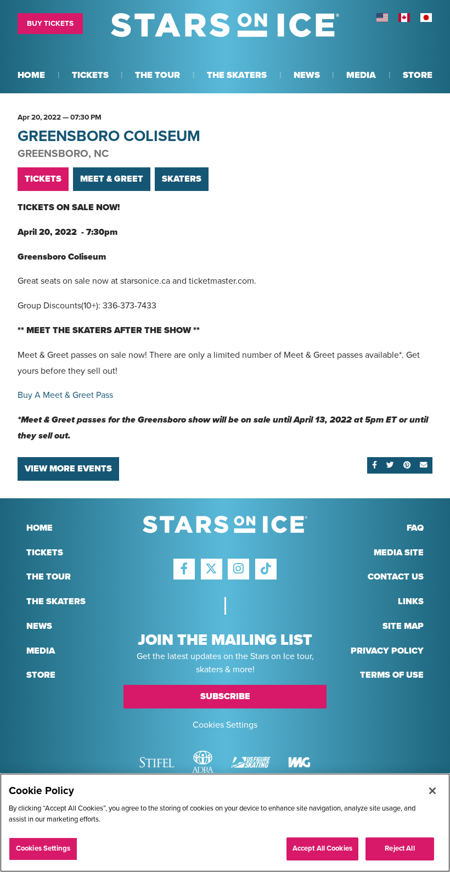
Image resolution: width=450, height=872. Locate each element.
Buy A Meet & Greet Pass (65, 395)
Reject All (399, 848)
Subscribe (225, 696)
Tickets (43, 178)
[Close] (432, 791)
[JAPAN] (425, 17)
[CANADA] (403, 17)
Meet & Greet (111, 178)
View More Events (68, 468)
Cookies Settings (225, 724)
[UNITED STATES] (382, 17)
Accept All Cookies (322, 848)
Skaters (181, 178)
